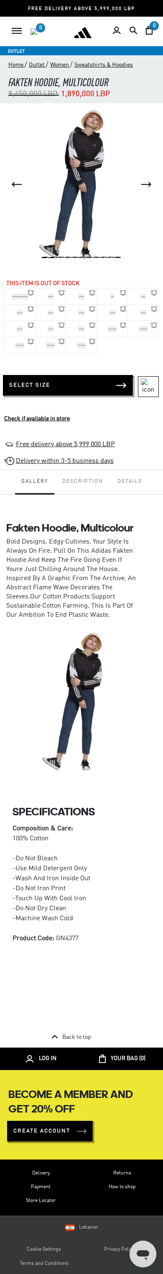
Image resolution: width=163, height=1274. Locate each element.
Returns (122, 1173)
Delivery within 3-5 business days (65, 461)
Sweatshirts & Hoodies (103, 65)
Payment (41, 1187)
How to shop (122, 1187)
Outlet (37, 65)
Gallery (34, 481)
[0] (34, 31)
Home (16, 65)
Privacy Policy (119, 1249)
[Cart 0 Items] (149, 30)
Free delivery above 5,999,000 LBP (65, 444)
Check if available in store (37, 419)
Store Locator (41, 1200)
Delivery (41, 1173)
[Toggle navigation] (16, 31)
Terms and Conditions (44, 1263)
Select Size (29, 385)
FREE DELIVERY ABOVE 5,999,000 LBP (81, 9)
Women (60, 65)
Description (82, 481)
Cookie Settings (44, 1249)
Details (129, 481)
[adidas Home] (82, 32)
